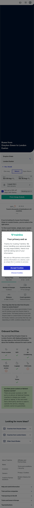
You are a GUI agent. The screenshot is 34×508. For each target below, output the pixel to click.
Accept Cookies (17, 268)
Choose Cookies (17, 273)
